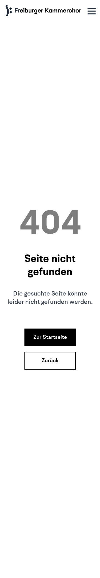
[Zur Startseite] (44, 11)
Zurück (50, 361)
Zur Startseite (50, 337)
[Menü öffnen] (91, 11)
